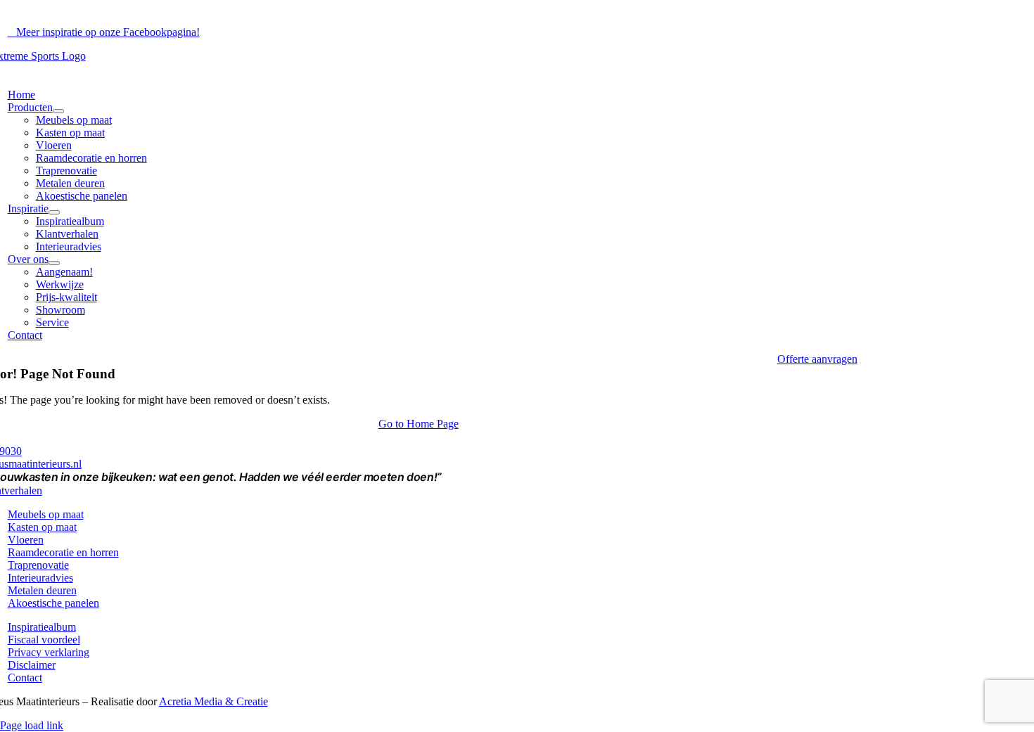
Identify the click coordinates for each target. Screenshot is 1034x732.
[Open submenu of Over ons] (54, 263)
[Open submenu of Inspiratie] (54, 212)
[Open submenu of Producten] (58, 111)
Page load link (31, 725)
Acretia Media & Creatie (213, 701)
